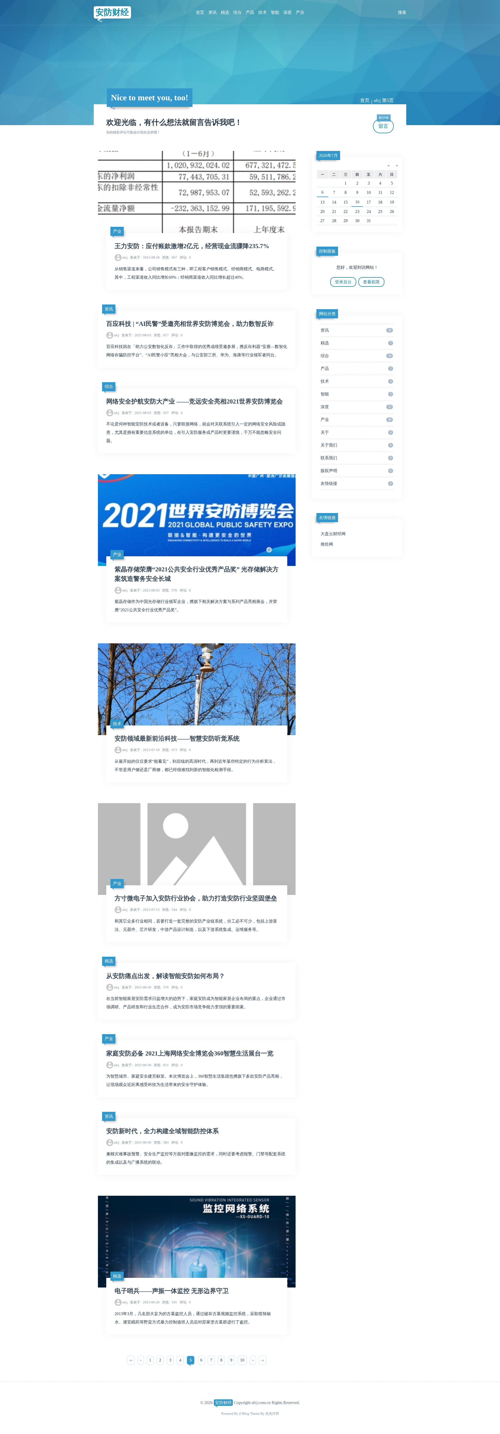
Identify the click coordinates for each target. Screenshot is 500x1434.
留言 (383, 124)
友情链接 (356, 483)
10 (242, 1360)
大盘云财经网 (333, 534)
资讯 (212, 12)
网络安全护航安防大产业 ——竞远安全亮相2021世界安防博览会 (194, 401)
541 (169, 1302)
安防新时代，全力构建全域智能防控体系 (162, 1131)
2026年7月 (328, 155)
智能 (275, 12)
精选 (225, 12)
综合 (237, 12)
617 (161, 335)
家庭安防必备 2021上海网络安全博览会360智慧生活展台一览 (189, 1053)
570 (169, 590)
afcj (125, 257)
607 (169, 257)
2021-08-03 (136, 335)
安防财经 (112, 12)
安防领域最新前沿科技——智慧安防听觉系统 (177, 738)
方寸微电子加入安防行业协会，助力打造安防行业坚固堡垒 (196, 898)
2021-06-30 (136, 987)
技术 (262, 12)
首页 (200, 12)
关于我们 (356, 445)
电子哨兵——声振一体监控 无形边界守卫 (172, 1290)
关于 (356, 432)
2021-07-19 (145, 750)
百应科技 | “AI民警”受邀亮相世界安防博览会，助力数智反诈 (190, 323)
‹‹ (130, 1360)
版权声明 (356, 470)
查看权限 (371, 282)
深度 (287, 12)
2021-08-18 (145, 257)
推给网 (327, 544)
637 (161, 413)
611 (161, 1065)
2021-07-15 (145, 910)
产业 (300, 12)
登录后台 (343, 282)
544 (169, 910)
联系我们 (356, 458)
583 (161, 1142)
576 (161, 987)
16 (357, 202)
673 (169, 750)
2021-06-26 (145, 1302)
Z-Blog (244, 1413)
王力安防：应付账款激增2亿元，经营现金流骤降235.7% (192, 246)
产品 (250, 12)
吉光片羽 (272, 1413)
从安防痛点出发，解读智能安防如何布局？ (165, 976)
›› (262, 1360)
